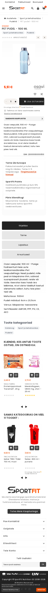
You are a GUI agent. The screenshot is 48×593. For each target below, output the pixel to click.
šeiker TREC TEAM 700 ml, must (12, 460)
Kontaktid (10, 2)
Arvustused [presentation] (23, 254)
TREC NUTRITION (10, 457)
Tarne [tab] (23, 235)
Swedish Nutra (31, 384)
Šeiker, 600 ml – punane (32, 460)
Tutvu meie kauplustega (24, 511)
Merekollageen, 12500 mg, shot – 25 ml (33, 389)
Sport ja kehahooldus (13, 32)
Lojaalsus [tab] (23, 244)
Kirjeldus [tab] (23, 225)
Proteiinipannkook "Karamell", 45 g (13, 387)
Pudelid (30, 32)
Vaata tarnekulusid (13, 114)
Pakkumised (24, 2)
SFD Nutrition (31, 457)
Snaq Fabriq (9, 384)
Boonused (38, 2)
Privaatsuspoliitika (11, 589)
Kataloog (9, 328)
